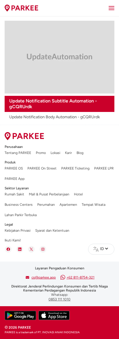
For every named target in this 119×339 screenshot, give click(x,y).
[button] (104, 248)
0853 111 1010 (59, 299)
